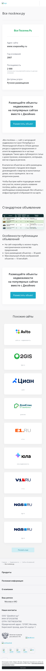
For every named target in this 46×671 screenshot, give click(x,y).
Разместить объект (23, 123)
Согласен (23, 668)
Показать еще (23, 550)
